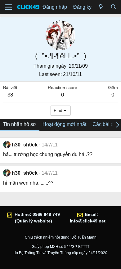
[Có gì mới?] (101, 7)
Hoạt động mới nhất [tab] (64, 124)
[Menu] (8, 7)
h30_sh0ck (25, 144)
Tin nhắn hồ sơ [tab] (19, 124)
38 (10, 95)
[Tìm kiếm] (113, 7)
